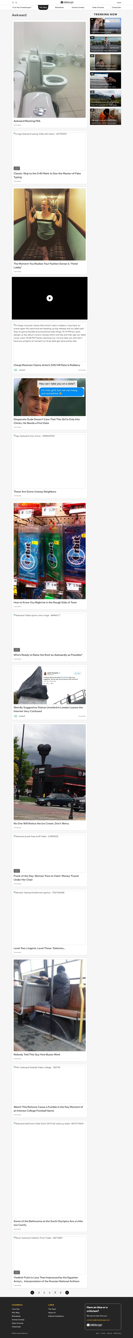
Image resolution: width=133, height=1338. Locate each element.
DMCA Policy (117, 1333)
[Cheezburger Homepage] (67, 2)
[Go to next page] (67, 1292)
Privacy (103, 1333)
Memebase (16, 1316)
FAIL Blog (15, 1313)
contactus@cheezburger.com (98, 1320)
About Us (52, 1313)
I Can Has (15, 1309)
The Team (52, 1309)
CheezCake (16, 1327)
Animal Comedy (18, 1320)
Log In (119, 2)
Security (109, 1333)
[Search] (16, 2)
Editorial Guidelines (56, 1316)
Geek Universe (17, 1323)
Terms (97, 1333)
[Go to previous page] (32, 1292)
